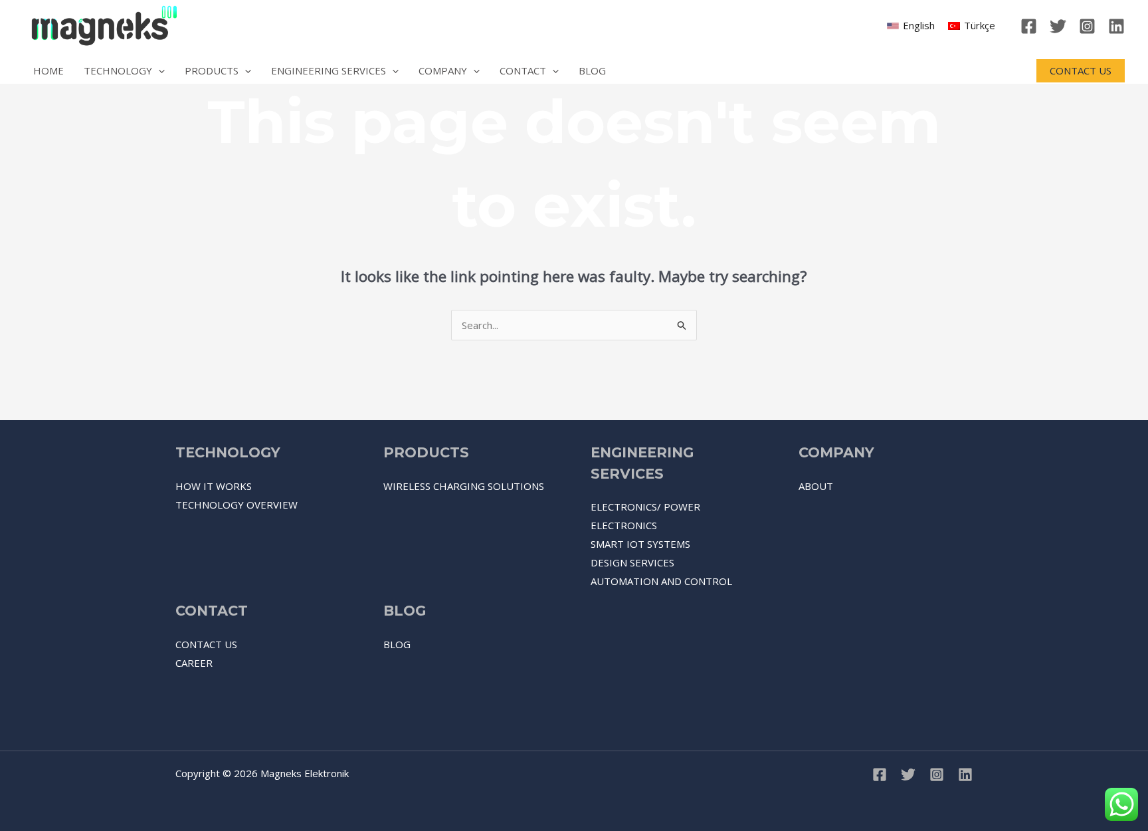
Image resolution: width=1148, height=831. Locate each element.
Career (194, 662)
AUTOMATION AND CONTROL (661, 581)
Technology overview (236, 504)
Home (48, 70)
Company (443, 70)
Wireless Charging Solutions (463, 486)
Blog (592, 70)
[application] (158, 71)
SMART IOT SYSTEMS (640, 543)
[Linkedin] (1116, 26)
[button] (1080, 70)
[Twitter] (1058, 26)
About (816, 486)
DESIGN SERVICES (632, 562)
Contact (523, 70)
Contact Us (206, 644)
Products (212, 70)
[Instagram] (1087, 26)
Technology (118, 70)
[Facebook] (1028, 26)
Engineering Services (328, 70)
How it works (213, 486)
